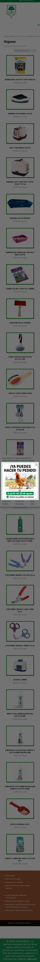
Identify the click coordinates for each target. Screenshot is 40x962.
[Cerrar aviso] (35, 464)
